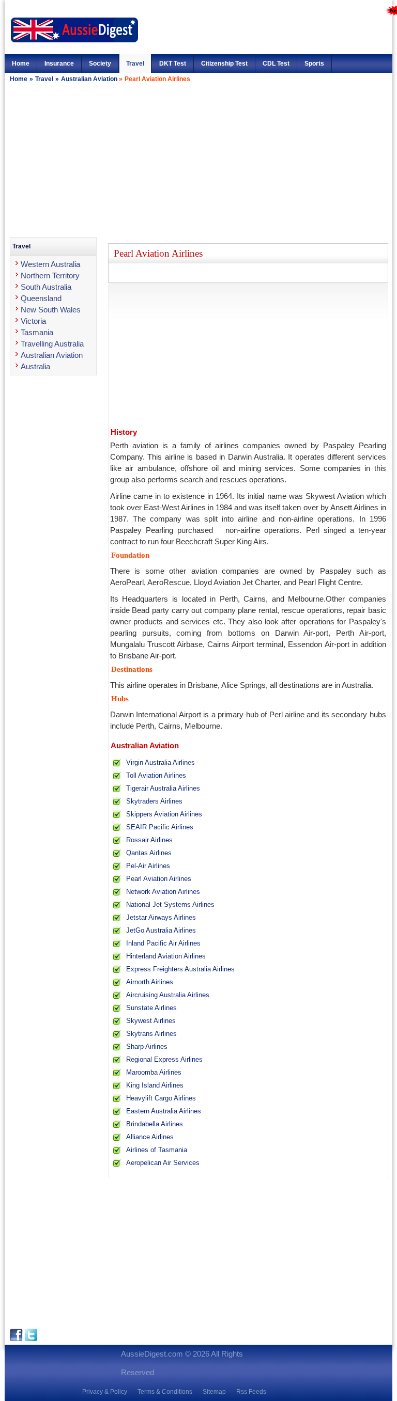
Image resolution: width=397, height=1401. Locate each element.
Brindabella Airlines (154, 1124)
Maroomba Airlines (153, 1072)
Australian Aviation (90, 79)
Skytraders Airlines (154, 801)
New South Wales (51, 309)
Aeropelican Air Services (163, 1163)
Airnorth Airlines (149, 982)
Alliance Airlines (150, 1137)
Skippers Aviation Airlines (164, 814)
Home (20, 63)
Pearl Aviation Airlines (158, 879)
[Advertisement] (198, 159)
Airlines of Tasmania (156, 1150)
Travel (135, 63)
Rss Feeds (251, 1391)
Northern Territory (50, 275)
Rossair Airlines (149, 840)
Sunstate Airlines (151, 1008)
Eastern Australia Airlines (163, 1111)
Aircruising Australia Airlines (167, 995)
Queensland (41, 298)
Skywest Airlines (151, 1021)
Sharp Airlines (146, 1046)
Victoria (33, 321)
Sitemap (214, 1391)
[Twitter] (31, 1338)
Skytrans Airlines (151, 1033)
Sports (314, 63)
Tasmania (37, 332)
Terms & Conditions (165, 1391)
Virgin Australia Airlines (160, 762)
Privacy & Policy (104, 1391)
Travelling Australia (52, 343)
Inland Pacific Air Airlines (163, 943)
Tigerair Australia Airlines (163, 788)
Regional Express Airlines (164, 1059)
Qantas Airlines (149, 853)
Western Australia (50, 264)
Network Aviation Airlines (163, 891)
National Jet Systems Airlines (170, 904)
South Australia (46, 286)
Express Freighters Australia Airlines (180, 969)
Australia (35, 366)
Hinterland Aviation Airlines (166, 956)
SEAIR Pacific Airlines (159, 827)
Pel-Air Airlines (148, 866)
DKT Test (172, 63)
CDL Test (276, 63)
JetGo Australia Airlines (161, 930)
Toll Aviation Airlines (156, 775)
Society (100, 63)
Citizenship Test (224, 63)
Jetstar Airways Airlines (161, 917)
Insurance (59, 63)
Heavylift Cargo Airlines (161, 1098)
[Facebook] (17, 1338)
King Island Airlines (155, 1085)
